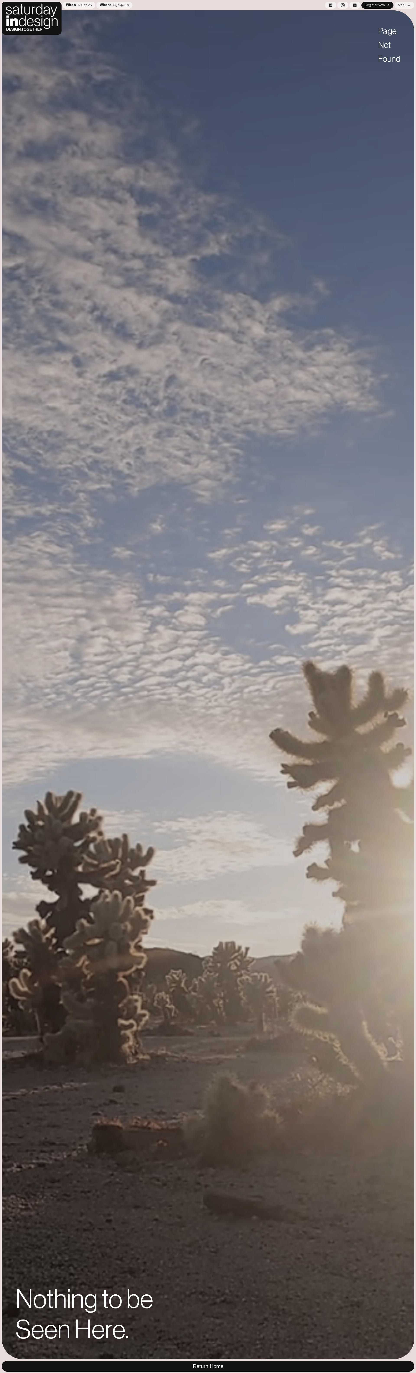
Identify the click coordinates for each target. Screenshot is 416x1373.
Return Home (208, 1366)
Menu (402, 5)
